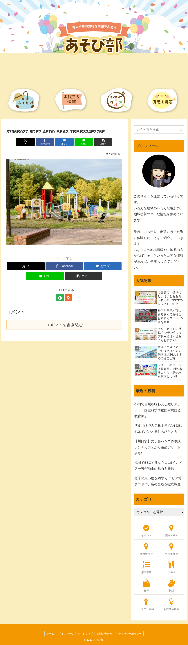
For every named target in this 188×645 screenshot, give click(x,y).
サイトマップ (85, 633)
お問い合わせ (104, 633)
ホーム (50, 633)
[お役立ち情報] (70, 100)
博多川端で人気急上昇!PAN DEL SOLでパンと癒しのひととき (158, 428)
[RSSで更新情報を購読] (68, 297)
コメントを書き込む (64, 324)
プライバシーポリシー (129, 633)
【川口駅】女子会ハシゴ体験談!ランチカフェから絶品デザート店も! (158, 447)
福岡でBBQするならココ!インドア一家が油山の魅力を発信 (158, 465)
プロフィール (65, 633)
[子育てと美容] (164, 100)
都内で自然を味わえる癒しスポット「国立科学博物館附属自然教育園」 (157, 410)
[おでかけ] (24, 100)
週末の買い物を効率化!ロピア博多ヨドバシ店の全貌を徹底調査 (158, 481)
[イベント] (117, 100)
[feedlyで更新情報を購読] (60, 297)
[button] (103, 142)
